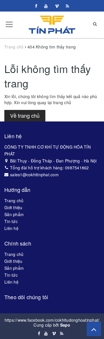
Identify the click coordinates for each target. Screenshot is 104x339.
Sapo (65, 325)
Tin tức (11, 221)
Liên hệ (11, 228)
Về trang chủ (25, 115)
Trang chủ (13, 200)
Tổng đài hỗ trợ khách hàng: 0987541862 (49, 168)
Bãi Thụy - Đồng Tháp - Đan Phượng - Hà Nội (53, 161)
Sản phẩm (14, 214)
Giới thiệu (13, 207)
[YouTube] (46, 6)
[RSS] (67, 6)
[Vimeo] (57, 6)
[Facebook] (36, 6)
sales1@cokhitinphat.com (34, 174)
